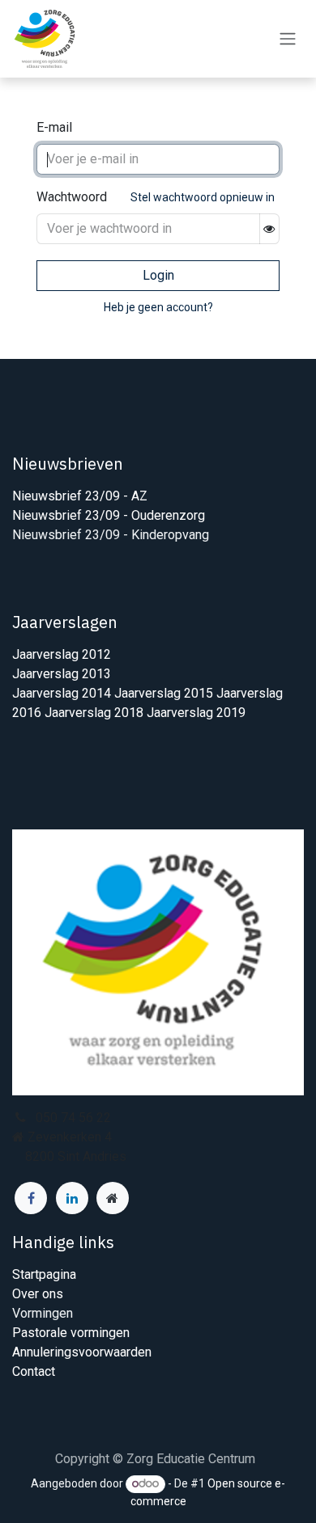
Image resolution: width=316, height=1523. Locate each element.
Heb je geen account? (158, 307)
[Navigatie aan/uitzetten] (287, 39)
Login (158, 275)
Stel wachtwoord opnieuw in (202, 197)
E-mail (54, 127)
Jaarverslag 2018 (96, 712)
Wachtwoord (71, 197)
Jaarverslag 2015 (165, 693)
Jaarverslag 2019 (196, 712)
